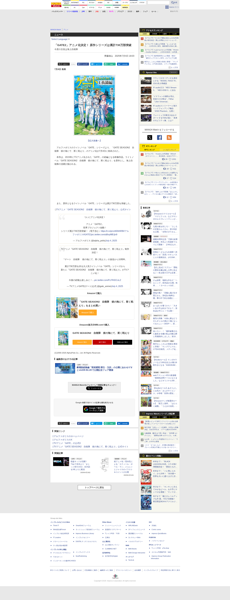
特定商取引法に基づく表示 (170, 570)
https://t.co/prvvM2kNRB (112, 231)
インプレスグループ (151, 570)
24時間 (154, 34)
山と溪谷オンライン (112, 545)
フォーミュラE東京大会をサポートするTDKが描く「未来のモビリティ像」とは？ (165, 118)
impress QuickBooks (159, 533)
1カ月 (174, 34)
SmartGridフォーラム (83, 525)
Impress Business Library (85, 533)
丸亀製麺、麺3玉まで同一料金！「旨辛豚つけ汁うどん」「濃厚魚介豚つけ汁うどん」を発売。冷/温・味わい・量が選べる (160, 435)
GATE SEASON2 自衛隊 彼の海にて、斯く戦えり (101, 333)
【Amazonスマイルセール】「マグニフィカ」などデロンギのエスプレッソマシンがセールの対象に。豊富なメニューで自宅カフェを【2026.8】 (165, 219)
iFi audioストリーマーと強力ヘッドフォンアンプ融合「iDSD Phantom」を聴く (165, 108)
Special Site (151, 72)
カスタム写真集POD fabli (161, 552)
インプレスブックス (83, 552)
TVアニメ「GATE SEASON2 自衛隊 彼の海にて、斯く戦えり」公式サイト (93, 209)
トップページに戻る (94, 487)
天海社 (154, 525)
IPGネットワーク (155, 545)
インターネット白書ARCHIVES (64, 561)
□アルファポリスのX (62, 440)
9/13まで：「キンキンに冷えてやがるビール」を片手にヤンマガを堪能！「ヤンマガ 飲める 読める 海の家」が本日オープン (165, 492)
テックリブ (130, 557)
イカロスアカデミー (135, 541)
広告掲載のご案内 (91, 570)
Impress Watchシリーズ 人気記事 (160, 414)
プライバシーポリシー (124, 570)
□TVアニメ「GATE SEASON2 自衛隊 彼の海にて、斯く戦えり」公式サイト (90, 446)
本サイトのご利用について (59, 570)
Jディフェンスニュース (136, 529)
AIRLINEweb (133, 525)
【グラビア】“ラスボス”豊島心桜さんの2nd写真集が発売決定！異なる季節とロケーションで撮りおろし (161, 40)
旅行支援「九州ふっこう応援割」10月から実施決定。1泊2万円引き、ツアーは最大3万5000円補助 (161, 429)
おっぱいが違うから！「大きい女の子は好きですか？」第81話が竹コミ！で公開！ (165, 308)
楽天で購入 (102, 342)
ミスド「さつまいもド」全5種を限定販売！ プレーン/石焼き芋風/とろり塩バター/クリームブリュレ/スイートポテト (161, 447)
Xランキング (151, 146)
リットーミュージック (113, 525)
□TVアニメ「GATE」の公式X (66, 443)
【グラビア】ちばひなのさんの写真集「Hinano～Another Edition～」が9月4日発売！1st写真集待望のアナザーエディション (161, 52)
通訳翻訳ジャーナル (135, 533)
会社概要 (137, 570)
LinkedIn (125, 64)
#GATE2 (87, 234)
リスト (73, 64)
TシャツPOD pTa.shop (160, 548)
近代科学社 (106, 553)
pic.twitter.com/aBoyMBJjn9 (104, 234)
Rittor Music (107, 522)
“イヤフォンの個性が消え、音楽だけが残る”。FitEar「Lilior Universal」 (164, 99)
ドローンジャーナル (60, 541)
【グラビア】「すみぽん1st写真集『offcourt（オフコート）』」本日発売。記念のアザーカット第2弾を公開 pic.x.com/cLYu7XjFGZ (161, 156)
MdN (127, 545)
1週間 (165, 34)
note (111, 64)
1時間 (145, 34)
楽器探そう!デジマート (113, 529)
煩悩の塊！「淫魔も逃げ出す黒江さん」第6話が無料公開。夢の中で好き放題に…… (165, 295)
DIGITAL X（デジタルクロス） (87, 541)
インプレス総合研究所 (61, 533)
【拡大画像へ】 (94, 140)
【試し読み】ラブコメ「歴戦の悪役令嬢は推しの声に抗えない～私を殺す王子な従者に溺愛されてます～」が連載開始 (165, 272)
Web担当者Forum (59, 529)
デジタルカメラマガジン (62, 553)
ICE (150, 522)
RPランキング (149, 150)
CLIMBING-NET (110, 549)
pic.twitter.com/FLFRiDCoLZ (107, 280)
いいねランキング (169, 150)
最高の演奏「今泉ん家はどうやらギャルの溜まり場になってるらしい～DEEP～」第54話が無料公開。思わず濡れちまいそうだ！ (165, 323)
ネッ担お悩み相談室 (60, 545)
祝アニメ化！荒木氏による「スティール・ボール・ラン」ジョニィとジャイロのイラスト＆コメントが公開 (123, 466)
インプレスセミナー (83, 537)
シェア (85, 64)
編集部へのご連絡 (106, 570)
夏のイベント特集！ (154, 456)
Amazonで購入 (82, 342)
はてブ (98, 64)
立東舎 (107, 537)
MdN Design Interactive (136, 553)
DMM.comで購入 (122, 342)
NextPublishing (81, 556)
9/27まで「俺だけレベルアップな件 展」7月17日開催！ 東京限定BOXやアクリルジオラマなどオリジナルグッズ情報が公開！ (165, 501)
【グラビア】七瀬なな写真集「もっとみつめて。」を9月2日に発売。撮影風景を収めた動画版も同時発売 (161, 46)
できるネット (58, 557)
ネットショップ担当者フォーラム (88, 529)
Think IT (56, 525)
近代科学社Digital (111, 556)
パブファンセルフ (158, 541)
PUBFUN (152, 537)
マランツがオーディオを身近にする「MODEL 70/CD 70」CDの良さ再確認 (165, 80)
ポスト (65, 64)
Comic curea (156, 529)
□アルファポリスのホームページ (68, 436)
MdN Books (132, 549)
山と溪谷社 (106, 541)
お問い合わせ (77, 570)
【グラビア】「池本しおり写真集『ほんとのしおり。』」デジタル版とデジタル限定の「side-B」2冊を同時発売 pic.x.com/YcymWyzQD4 (161, 194)
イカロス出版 (130, 522)
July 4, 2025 (111, 240)
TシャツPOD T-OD (112, 533)
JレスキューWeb (134, 537)
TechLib (131, 560)
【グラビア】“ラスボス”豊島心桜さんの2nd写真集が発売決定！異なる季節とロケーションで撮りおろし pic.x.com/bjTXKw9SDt (161, 165)
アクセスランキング (154, 30)
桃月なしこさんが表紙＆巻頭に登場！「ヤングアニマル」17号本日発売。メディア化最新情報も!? (161, 64)
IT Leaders (57, 537)
